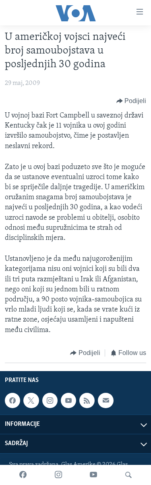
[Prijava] (105, 400)
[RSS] (87, 400)
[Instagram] (58, 475)
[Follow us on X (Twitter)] (31, 400)
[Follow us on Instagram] (50, 400)
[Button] (131, 101)
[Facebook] (22, 475)
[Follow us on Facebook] (12, 400)
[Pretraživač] (128, 475)
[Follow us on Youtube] (68, 400)
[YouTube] (93, 475)
